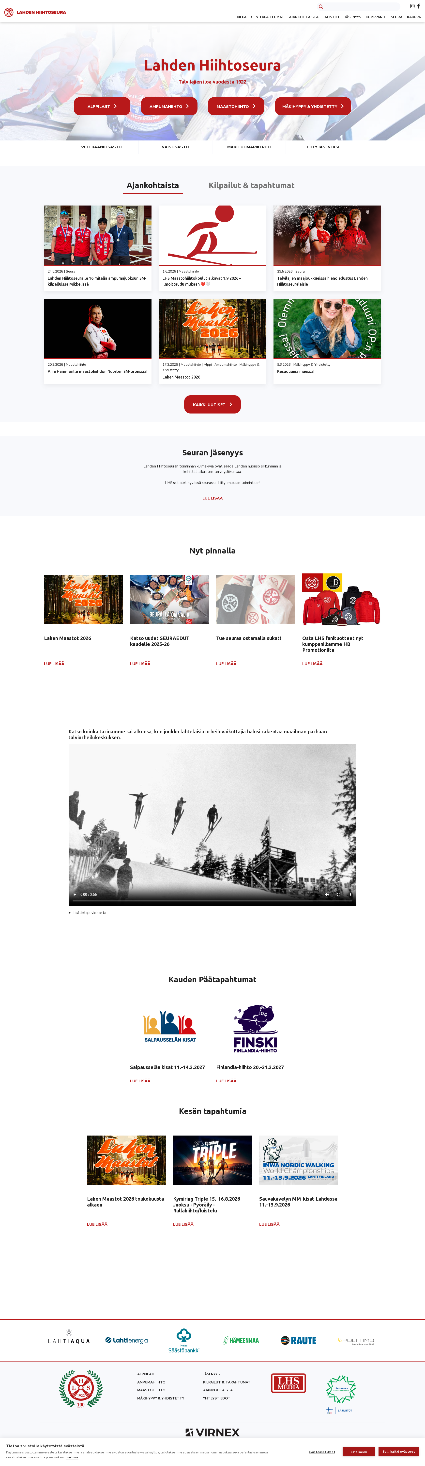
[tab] (153, 185)
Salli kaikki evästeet (398, 1451)
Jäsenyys (353, 17)
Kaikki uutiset (209, 405)
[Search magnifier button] (321, 6)
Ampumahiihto (166, 106)
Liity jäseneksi (323, 147)
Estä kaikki (359, 1452)
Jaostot (331, 17)
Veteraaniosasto (101, 147)
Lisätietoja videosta (89, 912)
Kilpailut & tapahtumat (260, 17)
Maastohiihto (233, 106)
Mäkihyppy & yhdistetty (309, 106)
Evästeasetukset (322, 1452)
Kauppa (414, 17)
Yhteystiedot (216, 1398)
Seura (396, 17)
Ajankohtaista (304, 17)
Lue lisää (72, 1457)
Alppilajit (99, 106)
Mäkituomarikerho (249, 147)
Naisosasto (175, 147)
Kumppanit (376, 17)
